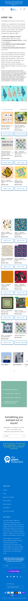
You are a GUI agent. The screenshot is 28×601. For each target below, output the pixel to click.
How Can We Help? (8, 511)
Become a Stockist (8, 497)
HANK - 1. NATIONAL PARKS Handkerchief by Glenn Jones (20, 153)
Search (5, 490)
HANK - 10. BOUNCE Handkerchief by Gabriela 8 (6, 286)
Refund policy (7, 500)
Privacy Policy (7, 504)
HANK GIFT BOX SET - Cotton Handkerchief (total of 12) (20, 127)
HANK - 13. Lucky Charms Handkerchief (20, 311)
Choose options (7, 134)
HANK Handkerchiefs (20, 335)
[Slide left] (10, 371)
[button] (3, 9)
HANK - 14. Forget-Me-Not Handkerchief (6, 336)
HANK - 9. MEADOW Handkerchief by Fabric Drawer (21, 260)
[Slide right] (17, 371)
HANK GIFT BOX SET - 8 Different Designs (6, 126)
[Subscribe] (23, 436)
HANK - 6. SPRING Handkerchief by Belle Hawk (6, 234)
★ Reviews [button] (26, 302)
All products (6, 507)
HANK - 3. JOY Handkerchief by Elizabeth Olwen (19, 181)
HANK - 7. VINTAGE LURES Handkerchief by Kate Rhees (20, 234)
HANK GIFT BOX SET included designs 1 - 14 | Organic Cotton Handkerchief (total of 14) (7, 154)
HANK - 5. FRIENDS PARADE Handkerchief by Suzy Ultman (20, 209)
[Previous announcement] (3, 3)
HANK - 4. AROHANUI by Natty (7, 208)
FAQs (4, 493)
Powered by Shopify (21, 598)
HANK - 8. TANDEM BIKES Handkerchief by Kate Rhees (7, 260)
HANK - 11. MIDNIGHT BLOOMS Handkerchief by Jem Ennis (20, 286)
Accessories (17, 364)
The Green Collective (11, 598)
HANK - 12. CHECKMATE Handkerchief (6, 311)
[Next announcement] (25, 3)
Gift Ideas (4, 364)
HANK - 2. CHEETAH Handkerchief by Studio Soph (7, 181)
